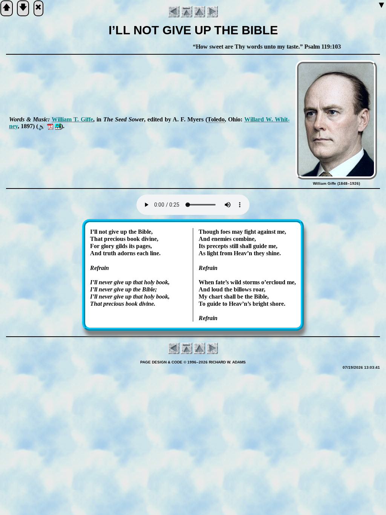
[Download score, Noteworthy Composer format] (58, 126)
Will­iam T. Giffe (72, 119)
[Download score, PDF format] (50, 126)
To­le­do (216, 119)
